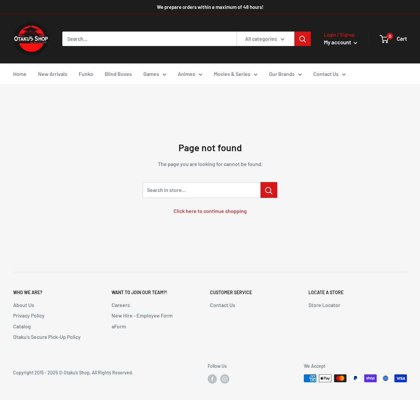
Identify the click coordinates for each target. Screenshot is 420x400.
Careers (121, 305)
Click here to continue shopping (210, 211)
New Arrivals (52, 74)
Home (20, 74)
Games (151, 74)
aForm (119, 326)
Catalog (22, 326)
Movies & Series (232, 74)
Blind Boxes (118, 74)
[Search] (302, 39)
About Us (23, 305)
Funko (86, 74)
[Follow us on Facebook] (212, 379)
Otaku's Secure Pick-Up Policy (47, 337)
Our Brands (282, 74)
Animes (186, 74)
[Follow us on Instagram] (224, 379)
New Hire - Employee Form (142, 315)
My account (338, 42)
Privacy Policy (29, 315)
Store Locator (324, 305)
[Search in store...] (269, 190)
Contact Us (326, 74)
